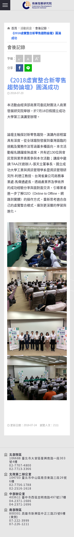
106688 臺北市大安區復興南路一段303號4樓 (37, 460)
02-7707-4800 (20, 465)
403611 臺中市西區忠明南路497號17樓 (37, 497)
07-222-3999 (19, 520)
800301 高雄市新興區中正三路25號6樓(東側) (37, 515)
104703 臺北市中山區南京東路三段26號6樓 (38, 479)
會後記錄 (41, 28)
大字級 (36, 58)
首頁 (14, 28)
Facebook (19, 68)
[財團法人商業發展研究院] (37, 5)
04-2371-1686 (20, 501)
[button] (5, 5)
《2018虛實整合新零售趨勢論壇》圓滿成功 (36, 35)
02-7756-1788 (20, 485)
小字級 (19, 58)
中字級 (28, 58)
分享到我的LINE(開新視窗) (28, 68)
